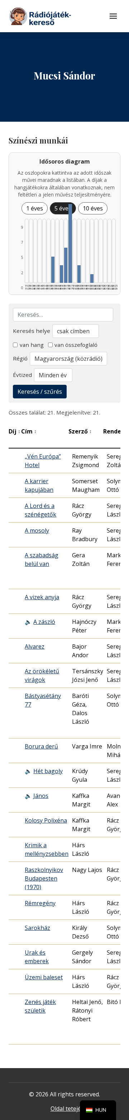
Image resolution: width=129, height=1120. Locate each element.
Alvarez (34, 646)
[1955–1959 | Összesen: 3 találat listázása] (52, 270)
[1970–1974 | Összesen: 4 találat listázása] (65, 265)
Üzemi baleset (44, 977)
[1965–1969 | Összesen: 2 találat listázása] (61, 274)
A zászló (44, 622)
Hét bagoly (48, 771)
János (40, 796)
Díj (14, 431)
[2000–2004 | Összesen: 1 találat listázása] (92, 278)
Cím (29, 431)
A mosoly (37, 530)
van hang (32, 344)
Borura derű (41, 746)
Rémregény (40, 903)
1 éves (34, 208)
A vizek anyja (42, 597)
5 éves (62, 208)
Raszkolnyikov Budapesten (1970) (44, 878)
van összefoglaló (75, 344)
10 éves (93, 208)
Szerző (80, 431)
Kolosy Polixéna (46, 820)
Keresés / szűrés (40, 392)
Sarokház (37, 928)
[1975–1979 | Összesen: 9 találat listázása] (70, 243)
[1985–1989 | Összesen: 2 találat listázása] (79, 274)
